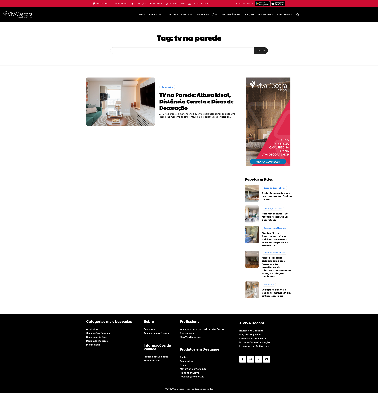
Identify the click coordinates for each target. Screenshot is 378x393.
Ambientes (269, 284)
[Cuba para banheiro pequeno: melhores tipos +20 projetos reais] (252, 289)
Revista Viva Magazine (251, 330)
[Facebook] (242, 359)
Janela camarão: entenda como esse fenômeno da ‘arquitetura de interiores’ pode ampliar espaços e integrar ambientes (276, 267)
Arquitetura (92, 329)
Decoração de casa (273, 208)
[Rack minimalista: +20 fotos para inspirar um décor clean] (252, 213)
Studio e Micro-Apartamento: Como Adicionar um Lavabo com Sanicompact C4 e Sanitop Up (275, 239)
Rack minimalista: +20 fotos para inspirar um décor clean (275, 216)
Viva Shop (157, 3)
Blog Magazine (177, 3)
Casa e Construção (201, 3)
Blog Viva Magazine (190, 337)
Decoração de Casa (96, 337)
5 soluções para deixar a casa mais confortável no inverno (277, 196)
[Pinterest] (258, 359)
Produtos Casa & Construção (254, 342)
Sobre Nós (149, 329)
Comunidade (121, 3)
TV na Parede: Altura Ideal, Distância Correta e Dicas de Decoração (196, 101)
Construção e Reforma (98, 333)
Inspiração (140, 3)
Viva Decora (102, 3)
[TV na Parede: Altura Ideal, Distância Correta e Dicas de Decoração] (120, 102)
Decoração (167, 87)
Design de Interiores (97, 340)
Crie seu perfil (187, 333)
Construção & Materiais (275, 228)
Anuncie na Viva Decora (156, 333)
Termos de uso (151, 360)
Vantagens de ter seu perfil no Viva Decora (202, 329)
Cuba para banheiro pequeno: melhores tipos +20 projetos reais (276, 292)
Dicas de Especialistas (274, 188)
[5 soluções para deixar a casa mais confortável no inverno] (252, 193)
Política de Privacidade (156, 356)
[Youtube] (266, 359)
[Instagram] (250, 359)
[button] (297, 15)
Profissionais (93, 344)
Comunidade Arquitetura (252, 338)
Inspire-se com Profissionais (254, 346)
